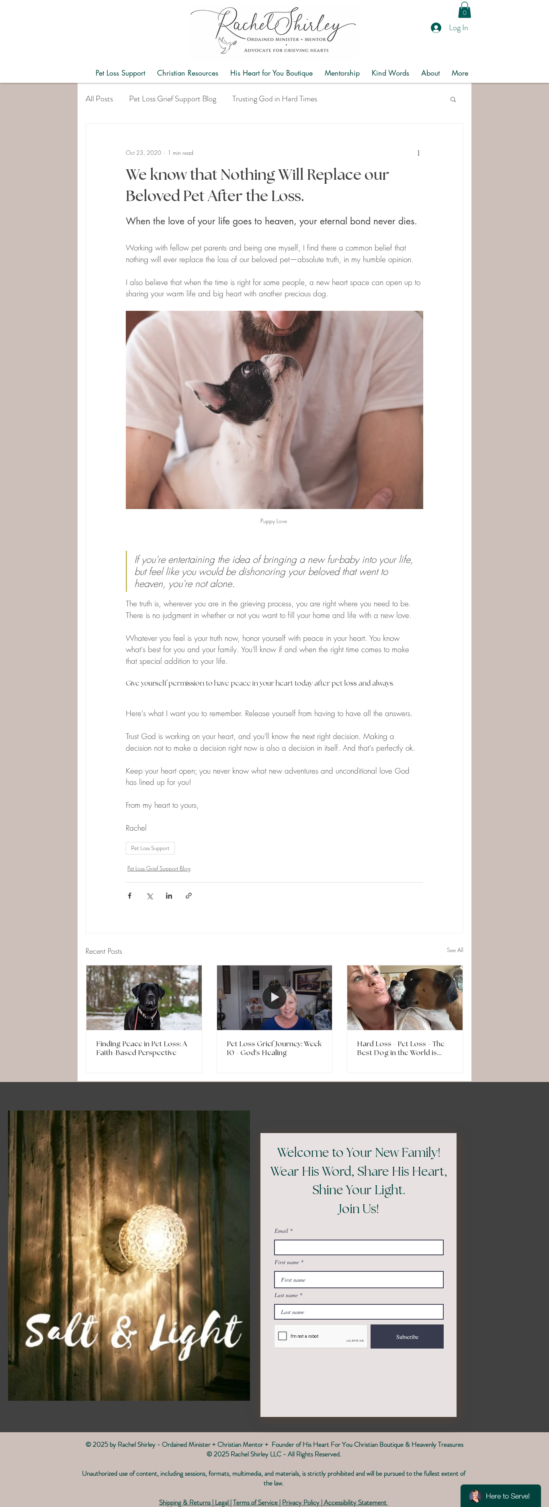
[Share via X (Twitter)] (149, 895)
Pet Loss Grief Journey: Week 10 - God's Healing (274, 1049)
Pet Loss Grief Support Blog (172, 99)
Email (281, 1231)
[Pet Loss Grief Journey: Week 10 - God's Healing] (274, 997)
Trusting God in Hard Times (274, 99)
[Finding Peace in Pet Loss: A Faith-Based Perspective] (144, 997)
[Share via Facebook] (129, 895)
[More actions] (418, 153)
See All (455, 950)
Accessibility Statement (356, 1502)
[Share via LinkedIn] (169, 895)
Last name (286, 1295)
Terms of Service (256, 1502)
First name (286, 1262)
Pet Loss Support (150, 848)
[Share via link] (189, 895)
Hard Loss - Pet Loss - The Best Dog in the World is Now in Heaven (401, 1049)
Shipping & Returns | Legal (194, 1502)
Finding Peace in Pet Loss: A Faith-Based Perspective (141, 1049)
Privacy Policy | (303, 1502)
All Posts (99, 99)
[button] (464, 10)
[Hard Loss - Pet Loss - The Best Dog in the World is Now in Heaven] (405, 997)
